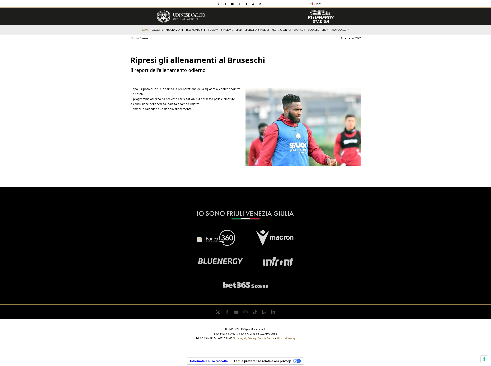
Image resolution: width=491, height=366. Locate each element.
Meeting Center (281, 29)
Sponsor (299, 29)
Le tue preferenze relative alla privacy (262, 361)
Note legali (239, 338)
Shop (325, 29)
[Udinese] (181, 16)
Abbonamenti (174, 29)
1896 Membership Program (202, 29)
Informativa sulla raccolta (209, 361)
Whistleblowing (286, 338)
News (145, 29)
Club (239, 29)
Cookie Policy (266, 338)
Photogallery (340, 29)
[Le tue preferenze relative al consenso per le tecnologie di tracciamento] (484, 359)
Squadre (313, 29)
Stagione (227, 29)
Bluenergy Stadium (257, 29)
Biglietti (157, 29)
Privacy (252, 338)
